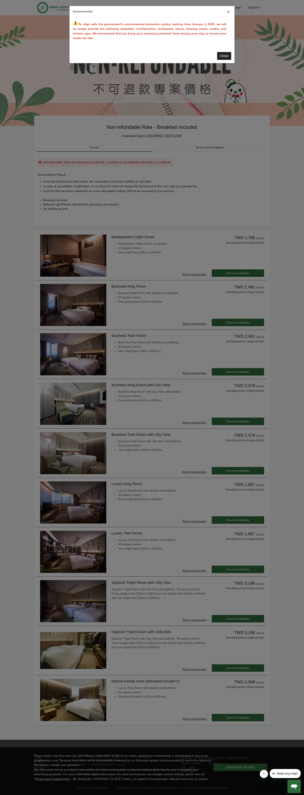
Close (224, 56)
